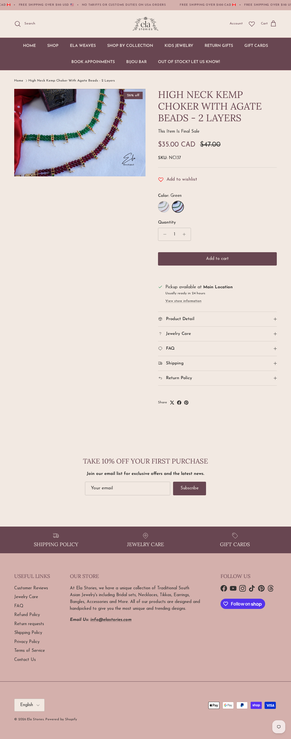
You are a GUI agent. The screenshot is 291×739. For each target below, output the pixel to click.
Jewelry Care (26, 597)
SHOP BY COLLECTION (130, 46)
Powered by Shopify (61, 719)
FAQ (18, 606)
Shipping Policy (28, 633)
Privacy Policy (27, 642)
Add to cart (217, 259)
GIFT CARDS (256, 46)
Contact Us (25, 660)
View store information (183, 301)
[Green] (178, 206)
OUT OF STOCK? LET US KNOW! (189, 62)
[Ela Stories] (145, 24)
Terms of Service (29, 651)
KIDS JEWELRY (179, 46)
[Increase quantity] (186, 234)
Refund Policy (27, 615)
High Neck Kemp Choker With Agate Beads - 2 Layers (71, 80)
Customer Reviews (31, 588)
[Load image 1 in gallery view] (80, 132)
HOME (29, 46)
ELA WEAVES (83, 46)
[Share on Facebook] (179, 402)
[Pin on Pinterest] (186, 402)
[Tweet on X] (172, 402)
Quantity (167, 222)
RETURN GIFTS (219, 46)
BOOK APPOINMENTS (93, 62)
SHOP (53, 46)
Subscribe (189, 488)
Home (18, 80)
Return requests (29, 624)
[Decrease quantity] (163, 234)
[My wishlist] (251, 23)
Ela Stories (35, 719)
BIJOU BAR (136, 62)
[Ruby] (163, 206)
